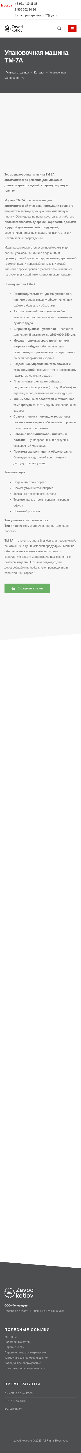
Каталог (39, 72)
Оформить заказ (30, 588)
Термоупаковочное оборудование (26, 1357)
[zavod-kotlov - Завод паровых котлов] (13, 28)
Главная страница (17, 72)
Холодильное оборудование (22, 1363)
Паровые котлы (14, 1347)
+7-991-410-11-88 (26, 3)
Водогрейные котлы (17, 1341)
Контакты (10, 1336)
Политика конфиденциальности (24, 1368)
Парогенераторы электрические (25, 1352)
